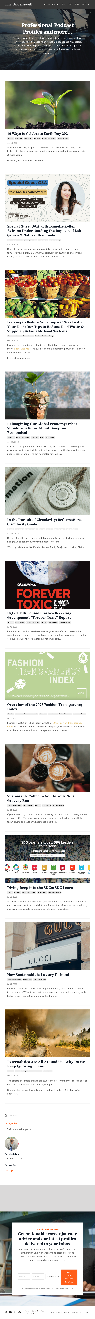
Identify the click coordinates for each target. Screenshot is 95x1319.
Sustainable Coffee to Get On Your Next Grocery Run (41, 798)
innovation (34, 529)
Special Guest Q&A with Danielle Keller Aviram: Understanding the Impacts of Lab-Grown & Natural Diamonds (44, 231)
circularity (11, 529)
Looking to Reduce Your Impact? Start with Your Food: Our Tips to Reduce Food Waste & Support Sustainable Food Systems (45, 327)
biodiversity (18, 138)
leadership (34, 714)
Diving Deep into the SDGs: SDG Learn (40, 888)
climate (10, 892)
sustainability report (65, 714)
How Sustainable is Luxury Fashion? (38, 975)
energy (24, 1071)
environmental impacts (48, 138)
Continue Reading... (14, 165)
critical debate (19, 622)
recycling (49, 529)
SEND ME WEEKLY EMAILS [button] (69, 1277)
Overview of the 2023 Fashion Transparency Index (45, 707)
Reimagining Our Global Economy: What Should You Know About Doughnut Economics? (42, 428)
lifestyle (37, 805)
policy (42, 437)
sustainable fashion (71, 529)
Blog (64, 4)
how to (37, 336)
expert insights (27, 240)
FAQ (70, 4)
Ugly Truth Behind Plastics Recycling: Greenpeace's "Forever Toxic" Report (39, 615)
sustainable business (54, 892)
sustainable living (62, 138)
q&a (35, 240)
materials (42, 529)
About (47, 4)
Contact (55, 4)
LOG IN (85, 4)
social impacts (43, 240)
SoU (77, 4)
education (37, 138)
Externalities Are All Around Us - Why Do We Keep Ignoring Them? (46, 1064)
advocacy (10, 138)
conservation (28, 138)
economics (11, 437)
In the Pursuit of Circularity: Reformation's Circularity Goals (44, 522)
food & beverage (28, 336)
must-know (35, 437)
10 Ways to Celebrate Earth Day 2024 (38, 134)
